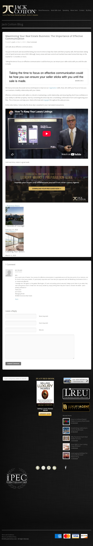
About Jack (74, 10)
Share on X (79, 80)
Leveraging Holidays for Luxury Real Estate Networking (79, 455)
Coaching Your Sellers (14, 251)
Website (41, 330)
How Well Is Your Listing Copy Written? (79, 445)
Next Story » (10, 231)
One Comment (32, 42)
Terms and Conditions (8, 534)
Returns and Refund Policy (9, 537)
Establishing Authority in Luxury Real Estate (79, 429)
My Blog (88, 10)
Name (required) (43, 316)
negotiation (53, 88)
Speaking (65, 10)
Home (30, 10)
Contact (81, 10)
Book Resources (44, 10)
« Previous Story (12, 206)
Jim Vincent (18, 270)
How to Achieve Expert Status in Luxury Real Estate (80, 420)
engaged (46, 100)
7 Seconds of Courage (14, 226)
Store (35, 10)
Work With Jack (56, 10)
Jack (13, 42)
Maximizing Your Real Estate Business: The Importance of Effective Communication (44, 37)
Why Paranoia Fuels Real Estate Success (79, 437)
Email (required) (43, 323)
